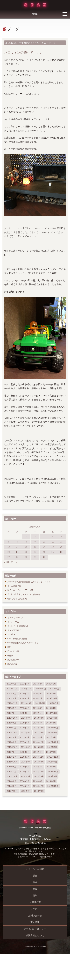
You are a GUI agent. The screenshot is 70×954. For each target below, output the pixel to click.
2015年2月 (11, 771)
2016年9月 (26, 747)
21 (17, 552)
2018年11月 (51, 713)
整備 (35, 889)
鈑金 (35, 882)
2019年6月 (24, 708)
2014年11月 (52, 771)
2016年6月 (11, 752)
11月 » (14, 562)
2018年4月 (38, 723)
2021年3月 (24, 684)
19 (61, 547)
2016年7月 (52, 747)
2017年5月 (24, 737)
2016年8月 (39, 747)
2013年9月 (26, 791)
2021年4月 (11, 684)
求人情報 (35, 922)
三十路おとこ (13, 634)
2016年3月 (51, 752)
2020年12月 (12, 689)
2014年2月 (11, 786)
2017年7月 (52, 732)
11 (53, 542)
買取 (35, 895)
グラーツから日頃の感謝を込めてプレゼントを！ (28, 582)
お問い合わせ (35, 915)
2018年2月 (11, 728)
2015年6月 (11, 767)
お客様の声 (35, 902)
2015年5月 (24, 767)
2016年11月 (52, 742)
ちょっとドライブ (15, 617)
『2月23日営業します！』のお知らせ (23, 594)
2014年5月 (24, 781)
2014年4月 (38, 781)
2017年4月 (38, 737)
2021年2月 (38, 684)
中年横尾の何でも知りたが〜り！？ (37, 43)
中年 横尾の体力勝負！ (18, 639)
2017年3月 (51, 737)
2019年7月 (11, 708)
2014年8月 (39, 776)
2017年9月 (26, 732)
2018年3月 (51, 723)
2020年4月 (11, 698)
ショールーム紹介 (35, 869)
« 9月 (6, 562)
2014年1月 (24, 786)
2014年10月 (12, 776)
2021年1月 (51, 684)
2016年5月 (24, 752)
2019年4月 (51, 708)
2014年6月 (11, 781)
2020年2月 (24, 698)
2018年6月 (11, 723)
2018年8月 (39, 718)
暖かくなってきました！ (18, 599)
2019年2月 (24, 713)
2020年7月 (24, 693)
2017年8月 (39, 732)
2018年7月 (52, 718)
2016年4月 (38, 752)
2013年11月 (52, 786)
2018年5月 (24, 723)
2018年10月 (12, 718)
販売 (35, 875)
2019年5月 (38, 708)
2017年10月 (12, 732)
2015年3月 (51, 767)
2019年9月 (40, 703)
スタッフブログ (14, 630)
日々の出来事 (13, 651)
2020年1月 (38, 698)
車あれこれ (12, 664)
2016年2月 (11, 757)
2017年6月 (11, 737)
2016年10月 (12, 747)
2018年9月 (26, 718)
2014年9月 (26, 776)
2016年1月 (24, 757)
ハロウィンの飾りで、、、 (23, 52)
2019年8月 (53, 703)
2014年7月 (52, 776)
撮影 (9, 647)
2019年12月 (51, 698)
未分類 (10, 655)
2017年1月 (24, 742)
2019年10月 (26, 703)
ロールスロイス (14, 586)
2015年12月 (38, 757)
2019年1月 (38, 713)
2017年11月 (52, 728)
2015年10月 (12, 762)
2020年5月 (51, 693)
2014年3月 (51, 781)
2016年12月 (38, 742)
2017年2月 (11, 742)
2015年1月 (24, 771)
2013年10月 (12, 791)
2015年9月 (26, 762)
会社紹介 (35, 909)
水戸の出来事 (13, 660)
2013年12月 (38, 786)
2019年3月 (11, 713)
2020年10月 (40, 689)
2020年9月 (54, 689)
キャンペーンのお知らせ (18, 626)
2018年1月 (24, 728)
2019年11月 (12, 703)
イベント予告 (13, 622)
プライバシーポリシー (35, 929)
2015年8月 (39, 762)
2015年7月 (52, 762)
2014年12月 (38, 771)
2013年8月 (39, 791)
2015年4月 (38, 767)
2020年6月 (38, 693)
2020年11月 (26, 689)
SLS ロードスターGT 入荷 (20, 590)
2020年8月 (11, 693)
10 (44, 542)
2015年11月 (52, 757)
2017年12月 (38, 728)
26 (61, 552)
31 (44, 557)
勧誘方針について (35, 935)
